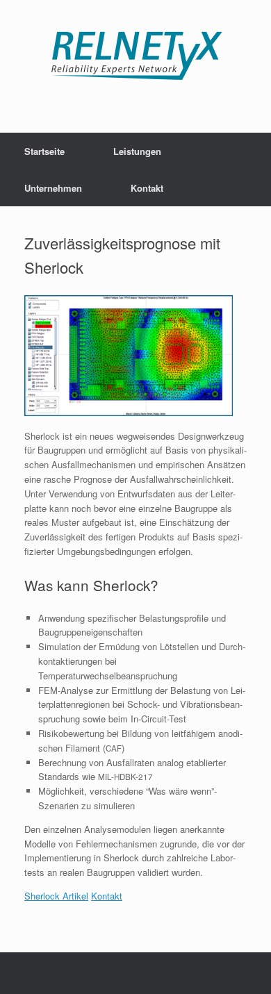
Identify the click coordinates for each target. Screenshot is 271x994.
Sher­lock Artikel (56, 895)
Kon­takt (106, 895)
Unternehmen (53, 187)
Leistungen (137, 151)
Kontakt (147, 187)
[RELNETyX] (135, 56)
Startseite (44, 151)
